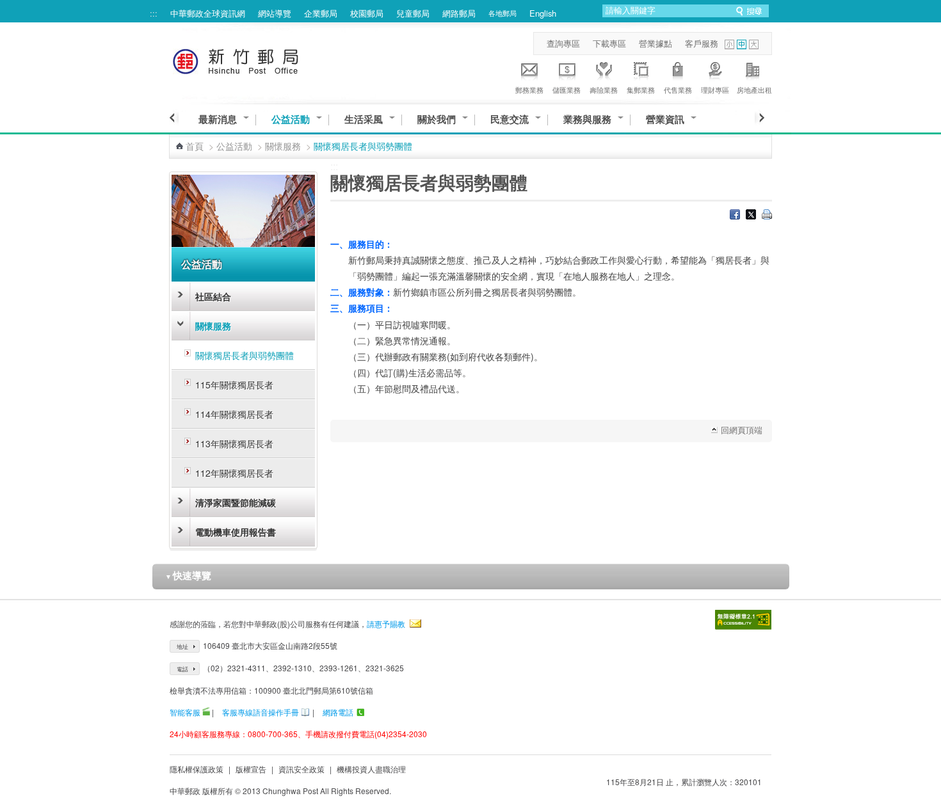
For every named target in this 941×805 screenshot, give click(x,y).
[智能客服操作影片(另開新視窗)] (206, 711)
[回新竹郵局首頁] (260, 59)
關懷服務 (283, 145)
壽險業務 (604, 89)
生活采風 (363, 119)
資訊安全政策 (301, 768)
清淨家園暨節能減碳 (235, 502)
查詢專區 (563, 43)
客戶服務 (701, 43)
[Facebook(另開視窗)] (735, 215)
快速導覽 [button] (188, 575)
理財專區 (715, 89)
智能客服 (185, 711)
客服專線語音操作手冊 (260, 711)
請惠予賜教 (386, 623)
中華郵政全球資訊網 (207, 13)
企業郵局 (320, 13)
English (542, 13)
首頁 (195, 145)
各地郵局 (502, 13)
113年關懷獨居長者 (234, 443)
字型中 (741, 44)
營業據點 (655, 43)
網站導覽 (274, 13)
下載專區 (609, 43)
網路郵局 (459, 13)
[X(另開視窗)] (751, 215)
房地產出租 (754, 89)
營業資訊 (665, 119)
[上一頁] (174, 118)
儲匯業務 (566, 89)
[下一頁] (759, 118)
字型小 (729, 44)
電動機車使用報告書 (235, 531)
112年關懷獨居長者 (234, 472)
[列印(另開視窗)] (767, 215)
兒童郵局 (413, 13)
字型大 (754, 44)
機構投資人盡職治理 (371, 768)
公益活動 (290, 119)
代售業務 (678, 89)
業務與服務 (587, 119)
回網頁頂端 (741, 430)
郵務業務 (529, 89)
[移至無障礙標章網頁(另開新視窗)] (743, 620)
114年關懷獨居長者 (234, 414)
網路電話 (338, 711)
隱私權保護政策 (196, 768)
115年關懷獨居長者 (234, 384)
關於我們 (436, 119)
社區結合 (213, 296)
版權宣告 (251, 768)
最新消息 (217, 119)
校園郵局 (366, 13)
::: (153, 13)
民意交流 (509, 119)
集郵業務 (641, 89)
